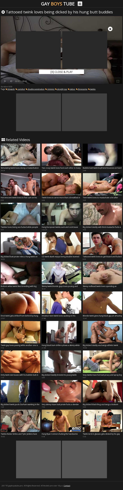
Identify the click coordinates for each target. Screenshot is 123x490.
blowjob (11, 89)
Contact (67, 485)
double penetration (35, 89)
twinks (92, 89)
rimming (50, 89)
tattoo (72, 89)
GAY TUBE (58, 4)
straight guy (62, 89)
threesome (82, 89)
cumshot (21, 89)
